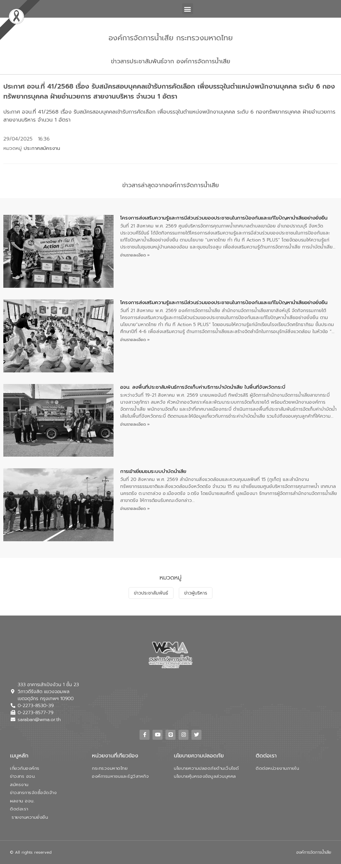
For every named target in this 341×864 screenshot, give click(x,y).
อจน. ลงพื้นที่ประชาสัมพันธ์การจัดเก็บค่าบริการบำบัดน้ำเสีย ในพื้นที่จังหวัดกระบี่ (202, 387)
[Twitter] (196, 735)
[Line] (170, 735)
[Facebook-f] (145, 735)
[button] (187, 8)
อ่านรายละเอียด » (135, 255)
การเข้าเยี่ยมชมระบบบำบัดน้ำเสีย (153, 471)
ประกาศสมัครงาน (42, 148)
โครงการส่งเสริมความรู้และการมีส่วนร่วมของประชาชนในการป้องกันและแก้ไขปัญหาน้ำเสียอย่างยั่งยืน (223, 218)
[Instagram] (183, 735)
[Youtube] (158, 735)
